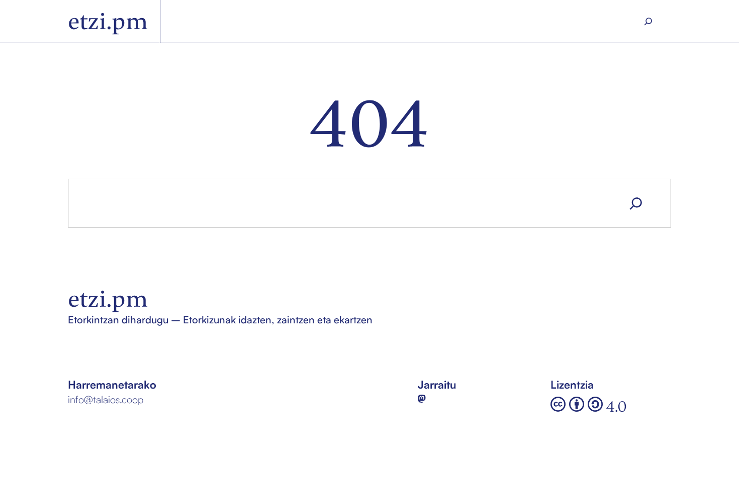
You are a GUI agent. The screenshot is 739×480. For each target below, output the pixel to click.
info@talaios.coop (105, 399)
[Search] (648, 22)
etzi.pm (108, 21)
